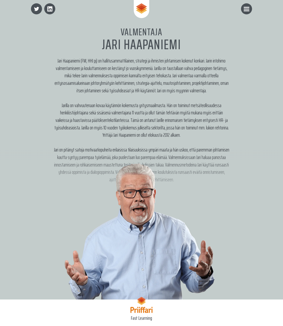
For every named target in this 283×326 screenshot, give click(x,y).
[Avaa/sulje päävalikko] (246, 8)
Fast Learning (141, 318)
